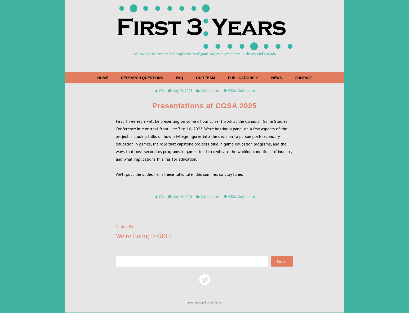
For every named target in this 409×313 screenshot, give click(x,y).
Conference (246, 90)
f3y (161, 90)
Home (102, 78)
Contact (303, 78)
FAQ (179, 78)
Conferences (210, 90)
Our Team (205, 78)
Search (282, 261)
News (276, 78)
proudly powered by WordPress (204, 302)
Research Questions (142, 78)
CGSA (232, 90)
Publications (241, 78)
